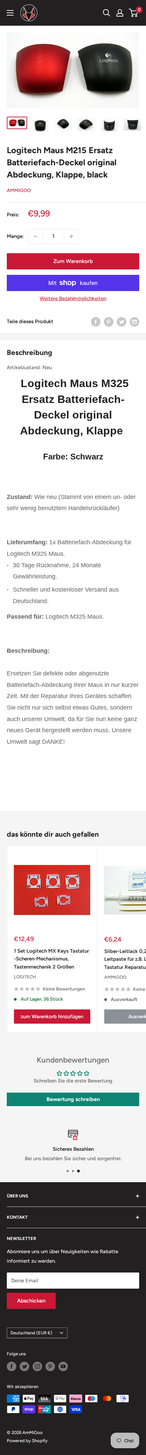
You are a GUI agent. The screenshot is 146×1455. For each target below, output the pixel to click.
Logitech (25, 976)
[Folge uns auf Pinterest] (50, 1366)
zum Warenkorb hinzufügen (52, 1016)
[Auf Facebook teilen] (96, 322)
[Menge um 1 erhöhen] (71, 236)
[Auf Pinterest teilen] (108, 322)
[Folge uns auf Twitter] (24, 1366)
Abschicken (31, 1300)
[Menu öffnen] (10, 13)
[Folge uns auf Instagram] (37, 1366)
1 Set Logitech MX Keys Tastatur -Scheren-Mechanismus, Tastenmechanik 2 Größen (51, 959)
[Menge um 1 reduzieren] (35, 236)
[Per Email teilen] (134, 322)
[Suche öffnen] (106, 13)
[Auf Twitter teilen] (121, 322)
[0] (133, 13)
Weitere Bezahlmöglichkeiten (73, 298)
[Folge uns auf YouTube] (63, 1366)
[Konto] (119, 13)
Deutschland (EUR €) (31, 1332)
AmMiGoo (19, 190)
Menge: (15, 236)
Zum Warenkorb (73, 261)
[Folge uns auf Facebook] (11, 1366)
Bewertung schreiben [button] (73, 1099)
